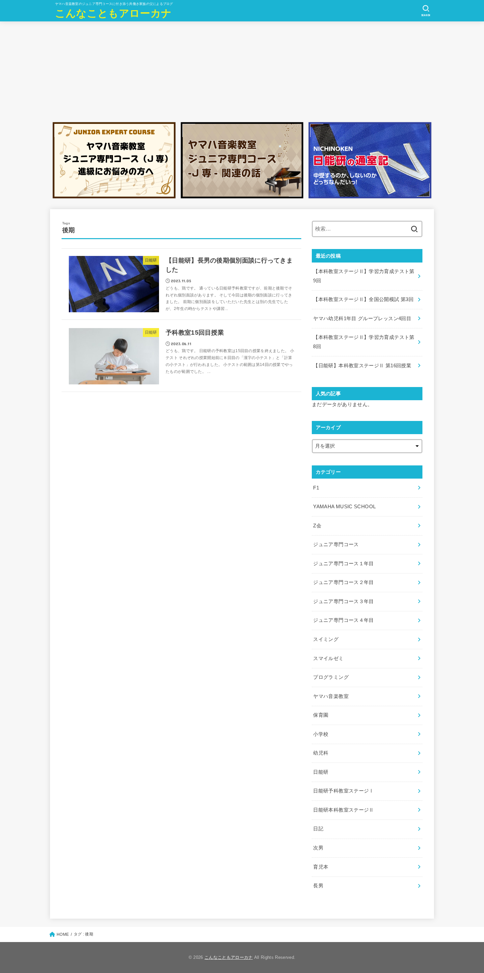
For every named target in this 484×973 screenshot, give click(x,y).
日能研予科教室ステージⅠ (343, 790)
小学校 (320, 734)
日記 (318, 828)
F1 (316, 487)
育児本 (320, 867)
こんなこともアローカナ (113, 13)
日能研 (320, 772)
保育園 (320, 715)
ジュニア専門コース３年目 (343, 601)
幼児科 (320, 753)
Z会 (317, 525)
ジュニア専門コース (336, 544)
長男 (318, 885)
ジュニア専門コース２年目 (343, 582)
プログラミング (331, 677)
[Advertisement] (242, 70)
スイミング (325, 639)
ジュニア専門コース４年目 (343, 620)
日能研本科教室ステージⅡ (343, 810)
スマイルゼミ (328, 658)
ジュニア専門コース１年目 (343, 563)
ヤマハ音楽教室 (331, 696)
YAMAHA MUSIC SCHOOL (344, 506)
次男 (318, 847)
